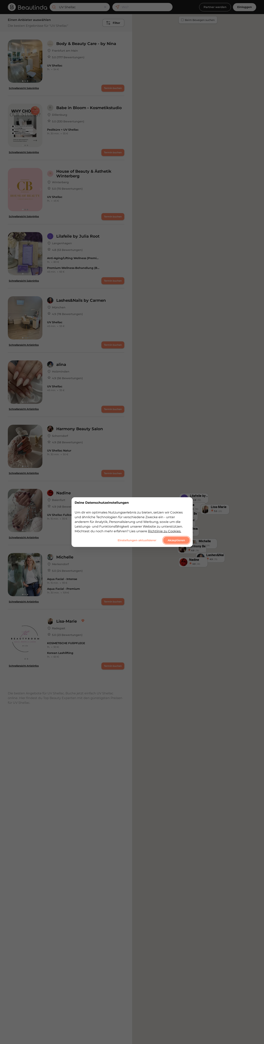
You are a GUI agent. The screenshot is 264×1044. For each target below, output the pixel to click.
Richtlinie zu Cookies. (164, 531)
